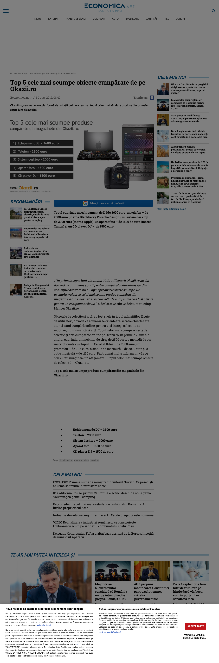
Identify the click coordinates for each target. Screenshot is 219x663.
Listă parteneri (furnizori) (110, 632)
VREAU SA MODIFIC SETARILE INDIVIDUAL (194, 636)
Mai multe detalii (44, 625)
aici (79, 644)
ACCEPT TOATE (196, 626)
